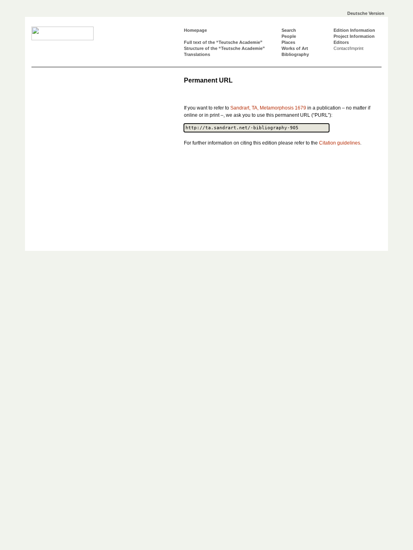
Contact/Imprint (348, 48)
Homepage (195, 30)
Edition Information (354, 30)
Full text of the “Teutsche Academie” (223, 42)
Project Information (354, 36)
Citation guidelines (339, 143)
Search (289, 30)
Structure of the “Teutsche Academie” (224, 48)
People (289, 36)
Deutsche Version (365, 13)
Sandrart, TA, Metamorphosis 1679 (268, 108)
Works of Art (295, 48)
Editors (341, 42)
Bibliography (295, 54)
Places (288, 42)
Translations (197, 54)
